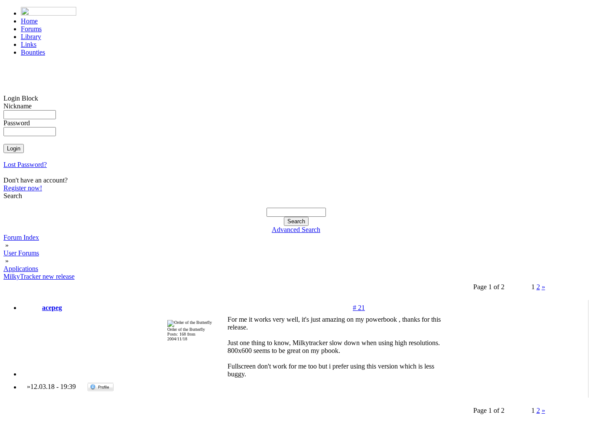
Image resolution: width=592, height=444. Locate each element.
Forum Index (21, 237)
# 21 (359, 307)
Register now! (22, 188)
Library (31, 36)
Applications (20, 268)
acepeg (52, 307)
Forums (31, 29)
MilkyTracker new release (39, 276)
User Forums (21, 253)
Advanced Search (296, 229)
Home (29, 21)
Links (28, 44)
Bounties (33, 52)
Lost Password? (25, 164)
